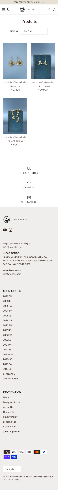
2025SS (7, 315)
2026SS (7, 301)
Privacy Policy (10, 416)
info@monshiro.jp (12, 247)
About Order (9, 426)
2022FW (7, 335)
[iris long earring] (15, 116)
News (6, 397)
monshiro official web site (21, 477)
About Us (8, 407)
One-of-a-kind (10, 378)
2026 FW (7, 296)
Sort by (14, 31)
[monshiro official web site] (29, 9)
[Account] (47, 9)
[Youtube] (5, 230)
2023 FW (7, 325)
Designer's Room (11, 402)
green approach (11, 431)
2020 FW (8, 354)
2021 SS (7, 349)
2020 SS (7, 359)
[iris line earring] (43, 61)
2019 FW (7, 364)
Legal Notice (9, 421)
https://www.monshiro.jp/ (16, 243)
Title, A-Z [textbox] (27, 31)
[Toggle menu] (3, 9)
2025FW (7, 306)
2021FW (7, 344)
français (10, 469)
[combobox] (34, 31)
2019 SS (7, 369)
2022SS (7, 339)
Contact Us (9, 412)
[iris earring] (15, 61)
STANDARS (9, 374)
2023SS (7, 330)
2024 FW (8, 310)
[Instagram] (10, 230)
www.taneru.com (12, 270)
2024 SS (7, 320)
